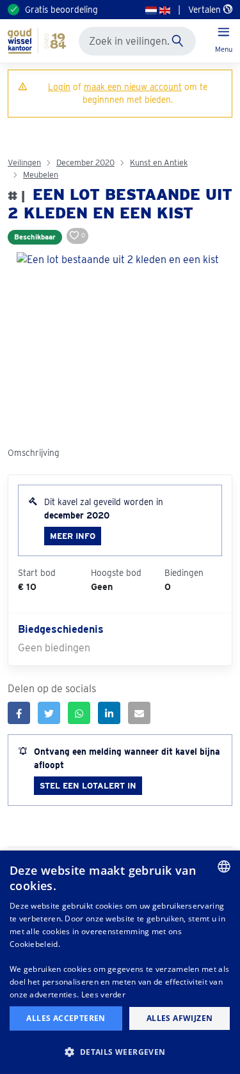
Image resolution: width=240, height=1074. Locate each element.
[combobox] (224, 866)
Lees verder (103, 994)
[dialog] (120, 962)
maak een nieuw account (133, 87)
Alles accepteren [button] (65, 1018)
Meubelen (40, 174)
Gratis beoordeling (61, 9)
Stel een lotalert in (88, 785)
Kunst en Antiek (159, 162)
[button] (120, 1051)
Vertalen (205, 9)
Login (59, 87)
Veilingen (24, 162)
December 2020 (85, 162)
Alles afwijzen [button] (180, 1018)
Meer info (72, 536)
